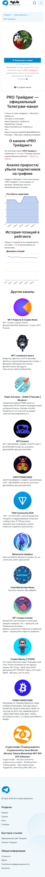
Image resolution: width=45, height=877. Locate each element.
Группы (4, 816)
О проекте (6, 856)
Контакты (5, 868)
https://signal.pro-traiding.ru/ (17, 121)
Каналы (4, 812)
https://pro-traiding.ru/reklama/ (27, 135)
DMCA (4, 860)
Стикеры (5, 824)
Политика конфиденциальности (15, 864)
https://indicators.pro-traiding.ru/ (19, 127)
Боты (3, 820)
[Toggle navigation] (41, 3)
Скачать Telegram (9, 842)
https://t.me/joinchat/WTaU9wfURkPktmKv (22, 132)
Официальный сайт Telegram (14, 838)
